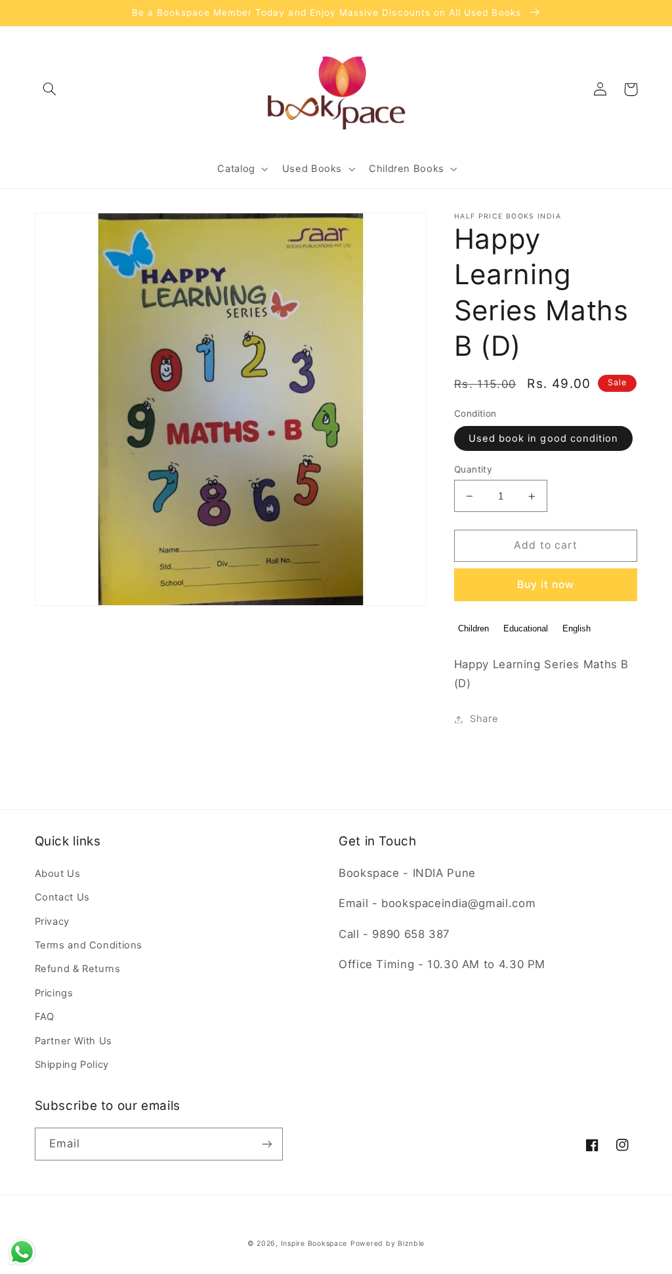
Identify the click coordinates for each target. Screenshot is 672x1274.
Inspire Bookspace (314, 1243)
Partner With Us (73, 1041)
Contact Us (62, 897)
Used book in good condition (543, 438)
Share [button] (484, 719)
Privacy (52, 921)
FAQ (44, 1017)
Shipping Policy (72, 1065)
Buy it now (546, 584)
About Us (58, 874)
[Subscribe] (266, 1144)
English (576, 628)
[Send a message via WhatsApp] (22, 1252)
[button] (50, 89)
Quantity (473, 469)
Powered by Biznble (387, 1243)
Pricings (54, 993)
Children (473, 628)
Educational (525, 628)
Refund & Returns (78, 969)
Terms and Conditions (89, 945)
